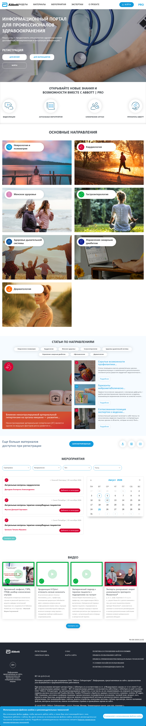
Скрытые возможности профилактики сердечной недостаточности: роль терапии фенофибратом (112, 363)
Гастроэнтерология (90, 349)
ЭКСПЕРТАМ (77, 4)
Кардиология (48, 349)
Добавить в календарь (70, 490)
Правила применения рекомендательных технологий (118, 659)
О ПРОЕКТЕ (94, 4)
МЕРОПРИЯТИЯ (58, 4)
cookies (25, 714)
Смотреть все (9, 538)
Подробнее (104, 379)
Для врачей (15, 57)
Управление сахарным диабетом (53, 354)
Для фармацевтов (42, 57)
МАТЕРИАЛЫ (39, 4)
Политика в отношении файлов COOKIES (111, 651)
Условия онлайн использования (108, 663)
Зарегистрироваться (81, 444)
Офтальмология (79, 354)
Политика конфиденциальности (108, 667)
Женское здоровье (68, 349)
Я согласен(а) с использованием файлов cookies (123, 716)
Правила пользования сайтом (107, 655)
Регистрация (41, 651)
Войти (128, 5)
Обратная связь (42, 655)
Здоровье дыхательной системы (117, 349)
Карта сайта (71, 655)
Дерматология (99, 354)
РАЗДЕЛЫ (23, 4)
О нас (67, 651)
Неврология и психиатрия (27, 349)
